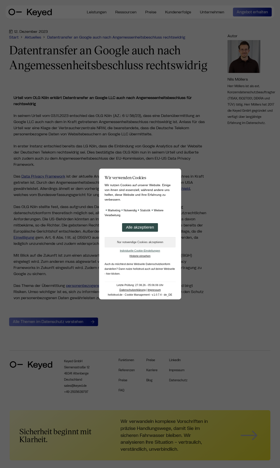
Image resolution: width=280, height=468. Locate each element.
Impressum (154, 289)
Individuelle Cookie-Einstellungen (140, 250)
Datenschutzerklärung (132, 289)
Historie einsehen (140, 256)
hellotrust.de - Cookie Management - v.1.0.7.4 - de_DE (140, 294)
